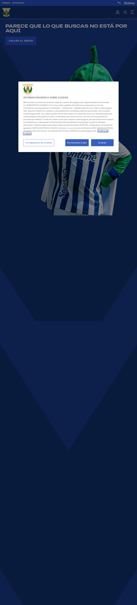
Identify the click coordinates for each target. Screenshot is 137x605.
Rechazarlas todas (77, 142)
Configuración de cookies (38, 142)
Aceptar (102, 142)
